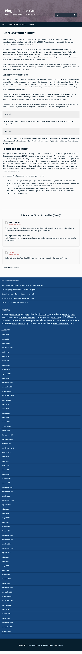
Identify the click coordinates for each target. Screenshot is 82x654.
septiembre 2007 (8, 448)
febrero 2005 (6, 579)
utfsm (59, 323)
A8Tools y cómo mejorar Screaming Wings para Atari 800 (22, 285)
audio (23, 314)
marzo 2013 (6, 365)
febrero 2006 (6, 531)
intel (57, 317)
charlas (34, 314)
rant (71, 320)
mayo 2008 (6, 413)
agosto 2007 (6, 452)
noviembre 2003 (7, 627)
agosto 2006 (6, 505)
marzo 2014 (6, 361)
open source (23, 320)
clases (44, 314)
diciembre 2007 (7, 435)
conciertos (66, 314)
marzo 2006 (6, 526)
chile (40, 314)
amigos (6, 314)
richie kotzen (7, 323)
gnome (39, 317)
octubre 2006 (6, 496)
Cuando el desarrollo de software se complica (18, 294)
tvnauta (41, 323)
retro (77, 320)
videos (67, 323)
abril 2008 (5, 417)
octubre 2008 (6, 391)
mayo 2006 (6, 518)
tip (26, 323)
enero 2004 (6, 618)
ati (19, 314)
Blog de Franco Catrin (22, 11)
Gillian (61, 645)
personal (36, 320)
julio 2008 (5, 404)
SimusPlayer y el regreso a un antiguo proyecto (19, 290)
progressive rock (53, 320)
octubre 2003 (6, 631)
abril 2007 (5, 470)
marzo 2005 (6, 574)
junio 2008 (5, 409)
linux (66, 317)
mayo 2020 (6, 339)
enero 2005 (6, 583)
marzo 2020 (6, 343)
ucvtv (55, 323)
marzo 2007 (6, 474)
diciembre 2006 (7, 487)
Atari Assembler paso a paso (17, 24)
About (3, 24)
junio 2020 (5, 335)
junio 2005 (5, 561)
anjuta (12, 314)
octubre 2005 (6, 544)
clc (48, 314)
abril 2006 (5, 522)
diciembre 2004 (7, 588)
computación (56, 314)
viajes (63, 323)
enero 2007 (6, 483)
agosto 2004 (6, 605)
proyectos (64, 320)
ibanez (54, 317)
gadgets (32, 317)
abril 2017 (5, 356)
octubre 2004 (6, 596)
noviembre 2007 (7, 439)
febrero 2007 (6, 479)
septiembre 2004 (8, 601)
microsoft (4, 320)
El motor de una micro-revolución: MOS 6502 (18, 298)
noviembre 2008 (7, 387)
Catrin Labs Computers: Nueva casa (15, 303)
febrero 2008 (6, 426)
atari (16, 314)
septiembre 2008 (8, 396)
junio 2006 (5, 513)
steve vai (14, 323)
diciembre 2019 (7, 348)
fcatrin (11, 252)
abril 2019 (5, 352)
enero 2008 (6, 430)
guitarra (47, 317)
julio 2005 (5, 557)
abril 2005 (5, 570)
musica (11, 320)
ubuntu (49, 323)
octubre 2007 (6, 444)
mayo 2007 (6, 465)
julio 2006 (5, 509)
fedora (26, 317)
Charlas (32, 24)
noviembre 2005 (7, 540)
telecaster (21, 323)
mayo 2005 (6, 566)
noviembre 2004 (7, 592)
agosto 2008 (6, 400)
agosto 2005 (6, 553)
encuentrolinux (13, 317)
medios (73, 317)
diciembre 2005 (7, 535)
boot (27, 314)
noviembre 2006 (7, 492)
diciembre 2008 (7, 383)
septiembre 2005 (8, 548)
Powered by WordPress (45, 645)
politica (44, 320)
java (60, 317)
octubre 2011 (6, 369)
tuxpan (32, 323)
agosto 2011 (6, 374)
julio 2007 (5, 457)
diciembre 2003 (7, 622)
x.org (72, 323)
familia (21, 317)
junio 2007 (5, 461)
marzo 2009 (6, 378)
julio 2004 (5, 609)
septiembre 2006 (8, 500)
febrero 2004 (6, 614)
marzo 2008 (6, 422)
